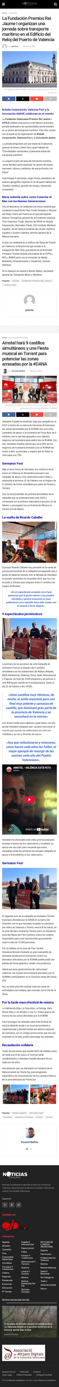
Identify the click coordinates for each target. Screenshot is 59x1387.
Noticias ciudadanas (16, 1380)
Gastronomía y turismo (28, 1263)
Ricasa (39, 1117)
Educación (7, 1288)
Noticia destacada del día (28, 1283)
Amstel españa (19, 1113)
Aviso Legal (7, 1375)
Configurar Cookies (44, 1375)
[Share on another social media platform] (50, 98)
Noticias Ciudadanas (47, 1380)
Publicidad (24, 1372)
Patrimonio (46, 1254)
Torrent (49, 1117)
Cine (4, 1253)
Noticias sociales (25, 1290)
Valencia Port (10, 285)
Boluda (15, 281)
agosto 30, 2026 (12, 1334)
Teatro (44, 1281)
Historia (25, 1268)
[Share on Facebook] (8, 98)
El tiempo (7, 1291)
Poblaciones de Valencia (48, 1259)
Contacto (37, 1372)
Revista (44, 1264)
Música (24, 1277)
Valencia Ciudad (48, 1285)
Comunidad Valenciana (18, 338)
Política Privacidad (24, 1375)
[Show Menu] (3, 4)
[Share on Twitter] (23, 98)
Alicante (6, 1246)
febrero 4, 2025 (29, 46)
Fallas (24, 1252)
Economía (13, 13)
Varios (44, 1289)
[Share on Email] (37, 98)
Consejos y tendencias (7, 1268)
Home (4, 13)
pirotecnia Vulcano (24, 1117)
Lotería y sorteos (25, 1272)
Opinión (44, 1250)
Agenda (5, 1242)
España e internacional (27, 1243)
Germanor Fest (36, 1113)
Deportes (6, 1276)
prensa (15, 46)
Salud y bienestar (45, 1272)
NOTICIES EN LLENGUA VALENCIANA (47, 1244)
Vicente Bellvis (18, 371)
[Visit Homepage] (29, 4)
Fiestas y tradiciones (27, 1256)
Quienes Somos (8, 1372)
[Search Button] (55, 4)
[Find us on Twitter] (11, 1204)
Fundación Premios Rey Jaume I (37, 281)
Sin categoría (47, 1277)
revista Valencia (48, 1268)
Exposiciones (27, 1248)
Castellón (6, 1249)
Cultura (5, 1273)
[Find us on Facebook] (5, 1204)
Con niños (7, 1263)
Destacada (7, 1280)
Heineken (8, 1117)
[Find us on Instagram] (18, 1204)
